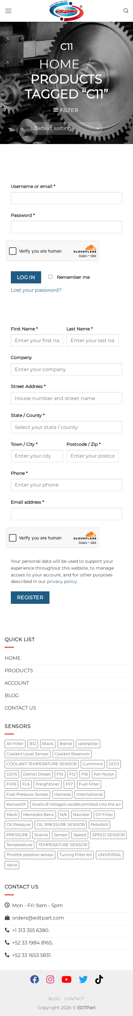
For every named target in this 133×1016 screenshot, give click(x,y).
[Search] (125, 11)
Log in (26, 277)
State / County (28, 415)
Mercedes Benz (38, 814)
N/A (63, 814)
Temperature (19, 844)
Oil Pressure (18, 824)
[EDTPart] (66, 11)
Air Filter (15, 743)
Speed (79, 834)
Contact (74, 998)
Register (30, 597)
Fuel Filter (89, 784)
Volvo (11, 865)
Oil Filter (104, 814)
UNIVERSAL (110, 854)
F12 (72, 774)
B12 (32, 743)
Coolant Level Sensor (27, 754)
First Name (24, 329)
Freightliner (48, 784)
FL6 (26, 784)
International (89, 794)
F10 (60, 774)
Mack (11, 814)
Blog (54, 998)
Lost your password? (36, 290)
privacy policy (62, 581)
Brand (65, 743)
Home (59, 64)
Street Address (28, 386)
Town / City (24, 444)
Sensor (60, 834)
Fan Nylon (104, 774)
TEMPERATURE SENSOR (62, 844)
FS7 (69, 784)
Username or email (33, 186)
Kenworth (16, 804)
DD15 (11, 774)
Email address (27, 502)
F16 (84, 774)
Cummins (93, 764)
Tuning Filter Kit (75, 854)
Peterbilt (99, 824)
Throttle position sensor (30, 854)
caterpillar (88, 743)
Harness (62, 794)
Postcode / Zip (83, 444)
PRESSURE (17, 834)
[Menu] (8, 10)
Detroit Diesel (37, 774)
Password (23, 215)
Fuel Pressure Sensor (27, 794)
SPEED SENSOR (108, 834)
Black (48, 743)
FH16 (11, 784)
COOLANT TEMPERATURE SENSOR (41, 764)
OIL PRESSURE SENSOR (60, 824)
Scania (41, 834)
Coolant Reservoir (72, 754)
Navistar (81, 814)
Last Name (79, 329)
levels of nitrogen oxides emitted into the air (76, 804)
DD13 (114, 764)
